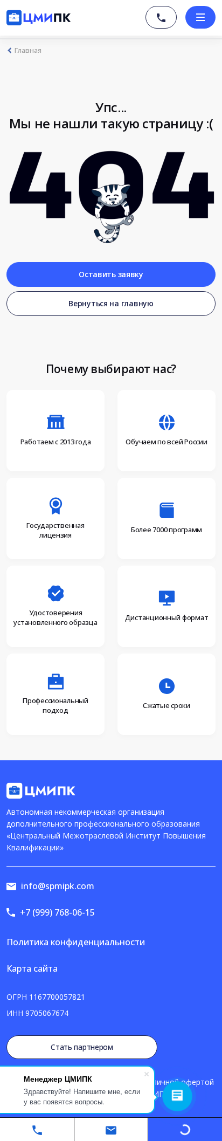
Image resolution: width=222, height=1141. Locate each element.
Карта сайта (32, 968)
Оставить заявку (111, 274)
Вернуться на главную (110, 303)
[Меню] (200, 17)
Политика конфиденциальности (75, 942)
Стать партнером (82, 1047)
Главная (28, 50)
